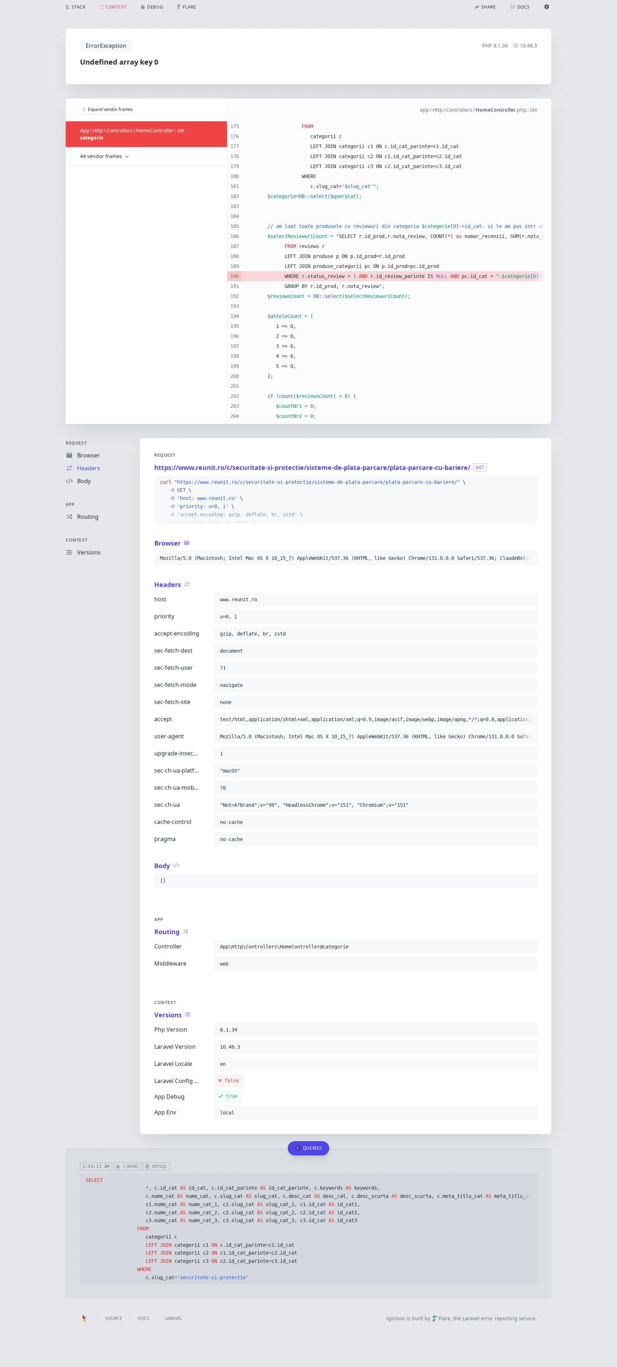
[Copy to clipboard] (528, 482)
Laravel (173, 1318)
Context (76, 540)
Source (113, 1318)
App (70, 504)
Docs (143, 1318)
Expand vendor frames (110, 109)
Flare (444, 1318)
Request (76, 443)
